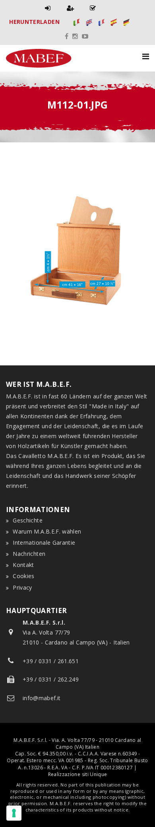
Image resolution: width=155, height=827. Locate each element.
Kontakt (23, 565)
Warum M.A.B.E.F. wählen (47, 531)
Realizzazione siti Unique (77, 774)
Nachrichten (29, 553)
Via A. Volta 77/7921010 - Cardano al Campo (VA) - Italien (76, 632)
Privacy (22, 587)
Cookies (23, 576)
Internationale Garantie (44, 542)
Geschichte (28, 520)
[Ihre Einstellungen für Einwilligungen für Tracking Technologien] (13, 813)
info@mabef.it (42, 698)
